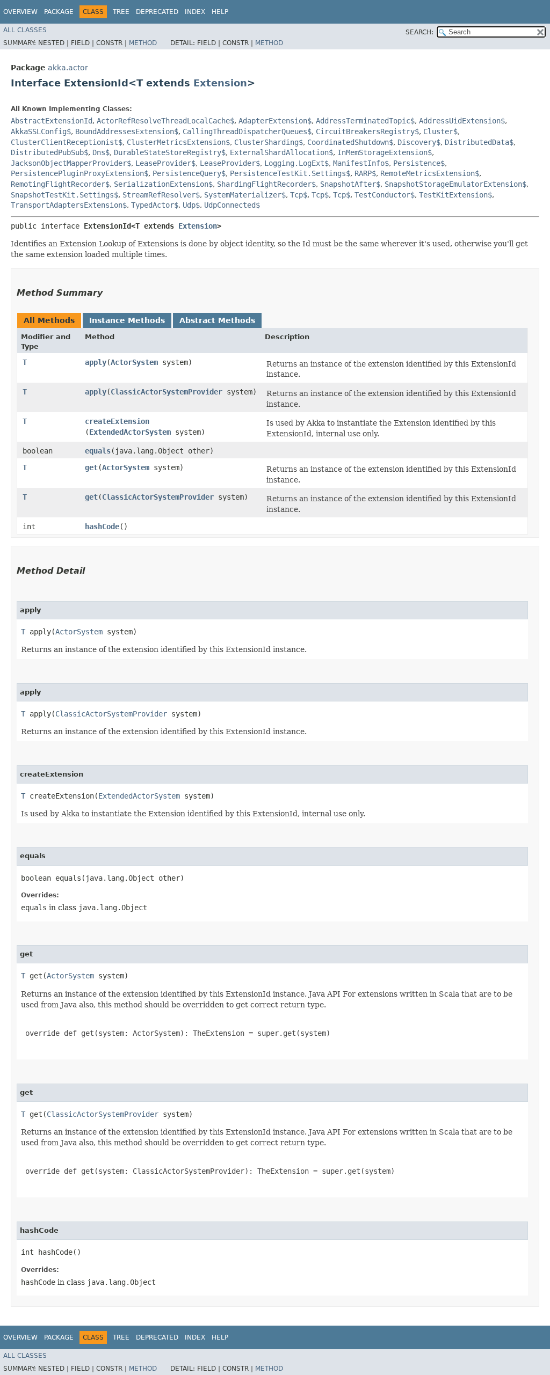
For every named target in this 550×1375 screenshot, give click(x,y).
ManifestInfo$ (361, 163)
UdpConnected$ (232, 205)
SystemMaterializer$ (245, 195)
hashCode (102, 526)
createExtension (117, 421)
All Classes (25, 30)
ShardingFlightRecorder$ (266, 184)
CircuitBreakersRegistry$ (367, 131)
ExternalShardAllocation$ (281, 152)
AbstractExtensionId (51, 120)
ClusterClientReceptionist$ (66, 142)
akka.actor (68, 67)
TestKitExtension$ (455, 195)
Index (195, 12)
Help (220, 12)
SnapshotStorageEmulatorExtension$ (455, 184)
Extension (220, 83)
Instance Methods (127, 320)
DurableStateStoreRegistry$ (170, 152)
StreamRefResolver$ (161, 195)
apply (95, 362)
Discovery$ (418, 142)
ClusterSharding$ (268, 142)
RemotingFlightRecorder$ (60, 184)
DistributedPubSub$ (49, 152)
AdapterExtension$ (275, 120)
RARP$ (365, 173)
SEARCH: (419, 32)
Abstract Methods (217, 320)
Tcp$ (298, 195)
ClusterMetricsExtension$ (178, 142)
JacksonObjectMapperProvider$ (71, 163)
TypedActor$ (154, 205)
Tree (121, 12)
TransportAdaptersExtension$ (69, 205)
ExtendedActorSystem (130, 432)
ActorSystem (134, 362)
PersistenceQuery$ (189, 173)
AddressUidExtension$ (462, 120)
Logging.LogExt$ (296, 163)
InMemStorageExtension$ (384, 152)
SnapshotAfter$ (350, 184)
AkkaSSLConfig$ (41, 131)
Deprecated (157, 12)
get (91, 467)
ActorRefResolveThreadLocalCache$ (165, 120)
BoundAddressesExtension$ (126, 131)
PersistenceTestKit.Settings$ (290, 173)
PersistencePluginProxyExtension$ (79, 173)
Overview (20, 12)
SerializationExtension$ (163, 184)
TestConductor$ (384, 195)
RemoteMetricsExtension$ (429, 173)
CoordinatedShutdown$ (350, 142)
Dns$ (101, 152)
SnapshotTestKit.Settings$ (64, 195)
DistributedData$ (479, 142)
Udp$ (191, 205)
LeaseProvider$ (165, 163)
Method (143, 43)
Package (59, 12)
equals (98, 451)
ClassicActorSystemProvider (166, 391)
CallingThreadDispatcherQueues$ (247, 131)
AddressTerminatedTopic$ (365, 120)
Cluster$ (440, 131)
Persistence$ (419, 163)
